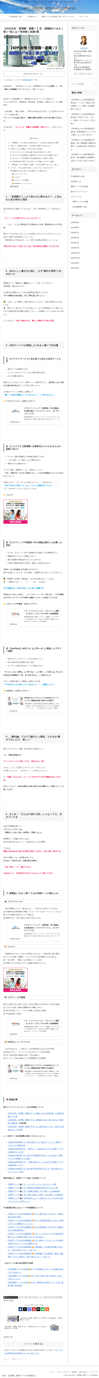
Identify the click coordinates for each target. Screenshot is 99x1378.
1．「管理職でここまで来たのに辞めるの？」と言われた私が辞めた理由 (33, 143)
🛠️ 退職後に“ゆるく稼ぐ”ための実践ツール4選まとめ (28, 171)
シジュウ (83, 48)
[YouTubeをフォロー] (34, 1309)
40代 (22, 1297)
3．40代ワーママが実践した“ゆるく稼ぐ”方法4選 (25, 149)
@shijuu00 (27, 80)
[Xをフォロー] (25, 1309)
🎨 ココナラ (16, 177)
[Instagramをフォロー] (29, 1309)
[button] (95, 84)
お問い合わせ (83, 1372)
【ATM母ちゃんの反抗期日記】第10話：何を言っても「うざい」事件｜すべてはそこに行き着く (83, 119)
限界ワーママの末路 (80, 202)
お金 (32, 1297)
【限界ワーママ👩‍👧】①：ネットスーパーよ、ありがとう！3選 (32, 1184)
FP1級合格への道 (77, 176)
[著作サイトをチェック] (20, 1309)
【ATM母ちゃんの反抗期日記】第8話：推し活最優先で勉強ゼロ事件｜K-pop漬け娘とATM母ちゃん (83, 144)
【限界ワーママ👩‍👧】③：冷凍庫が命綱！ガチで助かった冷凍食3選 (33, 1191)
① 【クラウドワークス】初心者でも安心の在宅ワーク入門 (30, 152)
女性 (54, 1297)
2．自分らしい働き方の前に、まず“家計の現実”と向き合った (29, 146)
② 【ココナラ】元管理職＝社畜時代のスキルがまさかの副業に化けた (34, 155)
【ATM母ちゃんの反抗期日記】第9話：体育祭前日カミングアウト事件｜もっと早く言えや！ (83, 132)
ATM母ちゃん (76, 181)
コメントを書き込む (34, 1344)
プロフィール (76, 197)
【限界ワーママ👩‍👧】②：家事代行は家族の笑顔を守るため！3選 (33, 1188)
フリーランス (39, 1297)
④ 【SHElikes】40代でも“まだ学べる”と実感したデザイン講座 (32, 161)
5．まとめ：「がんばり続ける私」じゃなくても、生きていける (30, 168)
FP (27, 1297)
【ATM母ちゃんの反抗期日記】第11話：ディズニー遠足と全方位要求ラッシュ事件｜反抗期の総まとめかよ (83, 104)
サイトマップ (93, 1372)
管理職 (60, 1297)
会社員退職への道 (80, 207)
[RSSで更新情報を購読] (47, 1309)
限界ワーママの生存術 (79, 186)
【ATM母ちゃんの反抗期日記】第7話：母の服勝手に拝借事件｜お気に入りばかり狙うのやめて (83, 157)
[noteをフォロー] (38, 1309)
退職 (12, 1300)
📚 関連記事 (14, 186)
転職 (6, 1300)
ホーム (52, 1372)
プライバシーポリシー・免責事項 (67, 1372)
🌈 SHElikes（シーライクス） (22, 183)
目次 (31, 138)
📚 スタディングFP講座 (20, 180)
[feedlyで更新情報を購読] (43, 1309)
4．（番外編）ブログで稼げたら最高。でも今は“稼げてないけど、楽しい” (34, 164)
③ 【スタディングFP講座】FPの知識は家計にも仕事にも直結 (31, 158)
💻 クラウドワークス (19, 174)
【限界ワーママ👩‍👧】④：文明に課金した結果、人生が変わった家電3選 (35, 1195)
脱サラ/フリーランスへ (11, 1297)
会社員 (48, 1297)
